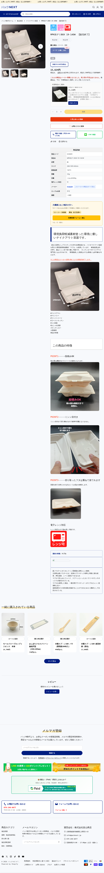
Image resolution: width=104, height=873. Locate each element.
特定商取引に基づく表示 (41, 861)
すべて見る (52, 661)
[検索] (94, 7)
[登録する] (59, 842)
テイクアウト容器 (32, 21)
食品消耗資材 (6, 842)
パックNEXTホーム (7, 21)
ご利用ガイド (28, 865)
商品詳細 (54, 40)
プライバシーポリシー (53, 758)
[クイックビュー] (22, 617)
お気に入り (77, 14)
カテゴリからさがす (12, 14)
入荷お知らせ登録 (76, 119)
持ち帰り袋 (5, 839)
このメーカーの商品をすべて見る (85, 186)
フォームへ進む (60, 810)
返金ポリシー (56, 861)
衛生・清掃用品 (7, 846)
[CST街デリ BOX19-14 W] (59, 88)
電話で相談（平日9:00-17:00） (63, 134)
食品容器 (20, 21)
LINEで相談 (92, 134)
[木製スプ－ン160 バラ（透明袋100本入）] (65, 624)
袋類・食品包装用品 (8, 835)
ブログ (49, 865)
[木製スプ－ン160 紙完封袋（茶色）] (91, 624)
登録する (52, 753)
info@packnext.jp (74, 835)
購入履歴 (88, 14)
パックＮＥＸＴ (13, 862)
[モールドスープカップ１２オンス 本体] (13, 624)
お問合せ (98, 14)
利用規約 (41, 758)
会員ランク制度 (59, 865)
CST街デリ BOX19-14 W (75, 87)
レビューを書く (52, 691)
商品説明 (65, 40)
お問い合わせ (40, 865)
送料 (59, 73)
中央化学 (70, 187)
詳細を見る (73, 103)
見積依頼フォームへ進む (76, 218)
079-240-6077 (10, 807)
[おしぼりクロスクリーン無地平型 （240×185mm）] (39, 624)
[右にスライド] (40, 46)
